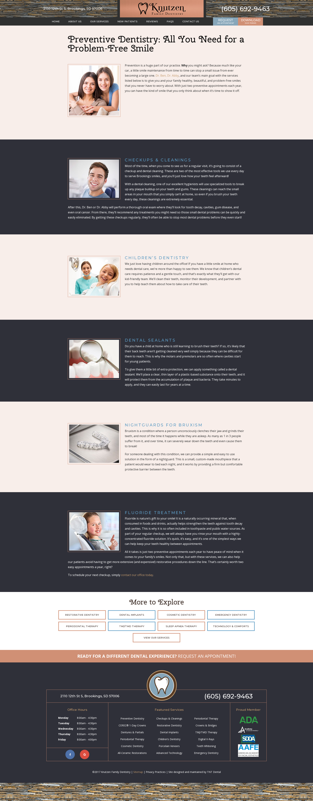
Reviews (152, 21)
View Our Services (157, 637)
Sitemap (138, 772)
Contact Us (190, 21)
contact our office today (137, 575)
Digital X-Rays (206, 739)
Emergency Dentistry (231, 614)
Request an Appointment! (156, 656)
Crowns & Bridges (206, 725)
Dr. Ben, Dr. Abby (167, 76)
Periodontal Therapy (82, 626)
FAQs (170, 21)
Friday (62, 739)
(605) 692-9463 (245, 9)
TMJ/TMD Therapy (131, 626)
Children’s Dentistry (169, 739)
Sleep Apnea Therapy (181, 626)
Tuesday (63, 723)
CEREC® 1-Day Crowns (132, 725)
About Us (75, 21)
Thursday (64, 734)
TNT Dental (214, 772)
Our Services (99, 21)
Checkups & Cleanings (169, 718)
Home (56, 21)
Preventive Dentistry (132, 718)
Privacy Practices (156, 772)
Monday (63, 717)
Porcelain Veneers (169, 746)
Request (225, 21)
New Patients (127, 21)
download (250, 21)
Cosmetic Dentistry (181, 614)
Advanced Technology (169, 753)
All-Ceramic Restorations (132, 753)
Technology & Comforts (231, 626)
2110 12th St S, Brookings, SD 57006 (72, 9)
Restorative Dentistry (82, 614)
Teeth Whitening (206, 746)
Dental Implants (131, 614)
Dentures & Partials (132, 732)
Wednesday (65, 728)
